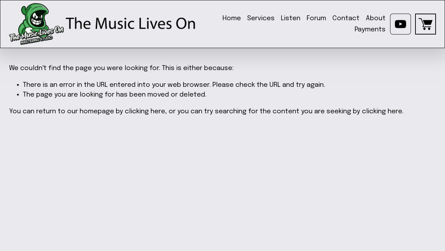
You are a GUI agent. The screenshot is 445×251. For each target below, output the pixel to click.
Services (261, 18)
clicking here (145, 111)
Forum (316, 18)
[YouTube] (400, 24)
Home (231, 18)
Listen (290, 18)
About (376, 18)
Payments (370, 29)
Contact (345, 18)
